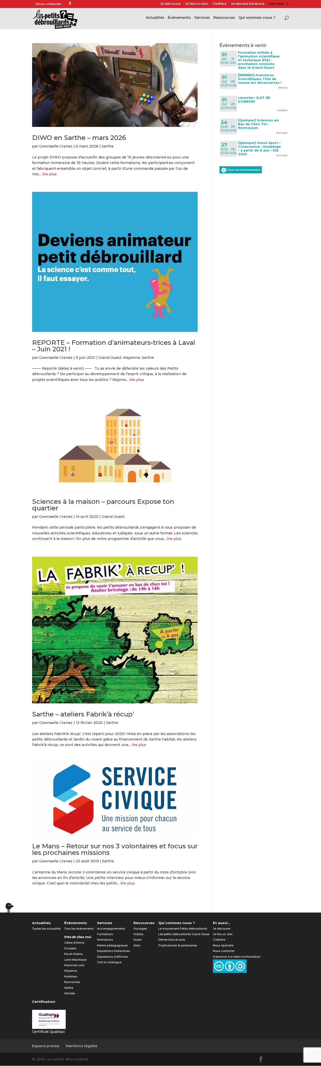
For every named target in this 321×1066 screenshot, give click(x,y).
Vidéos (138, 934)
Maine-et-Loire (74, 965)
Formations (105, 934)
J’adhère (219, 4)
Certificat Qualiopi (48, 1031)
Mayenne (131, 357)
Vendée (69, 993)
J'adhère (219, 939)
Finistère (70, 948)
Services (202, 18)
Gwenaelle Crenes (55, 146)
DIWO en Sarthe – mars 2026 (79, 138)
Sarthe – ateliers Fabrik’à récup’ (83, 714)
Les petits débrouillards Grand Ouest (183, 934)
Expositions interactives (113, 951)
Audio (137, 939)
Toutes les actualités (46, 928)
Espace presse (45, 1046)
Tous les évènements (243, 170)
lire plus (49, 174)
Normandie (72, 982)
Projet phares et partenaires (177, 945)
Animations (105, 939)
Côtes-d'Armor (74, 942)
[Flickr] (76, 4)
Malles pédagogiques (112, 945)
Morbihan (70, 976)
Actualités (155, 18)
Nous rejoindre (223, 945)
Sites (136, 945)
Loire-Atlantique (75, 959)
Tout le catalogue (109, 962)
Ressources (224, 18)
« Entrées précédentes (53, 904)
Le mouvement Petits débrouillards (182, 928)
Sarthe (108, 146)
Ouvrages (140, 928)
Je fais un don (196, 4)
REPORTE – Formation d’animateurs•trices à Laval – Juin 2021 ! (113, 346)
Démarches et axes (171, 939)
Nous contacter (48, 4)
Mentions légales (82, 1046)
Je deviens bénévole (247, 4)
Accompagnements (111, 928)
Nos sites (276, 4)
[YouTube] (84, 4)
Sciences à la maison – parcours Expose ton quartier (103, 505)
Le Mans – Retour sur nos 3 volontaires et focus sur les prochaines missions (115, 849)
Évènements (75, 923)
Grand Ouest (110, 357)
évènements (179, 18)
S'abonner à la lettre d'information (236, 956)
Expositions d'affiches (112, 956)
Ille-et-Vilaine (73, 954)
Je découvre (170, 4)
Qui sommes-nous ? (256, 18)
